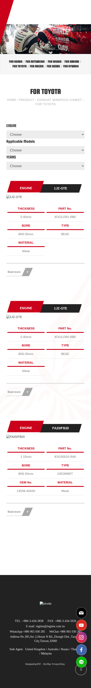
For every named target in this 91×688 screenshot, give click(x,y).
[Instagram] (81, 637)
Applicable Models (20, 141)
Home (12, 100)
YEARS (11, 157)
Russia (64, 649)
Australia (53, 649)
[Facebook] (81, 649)
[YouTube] (81, 625)
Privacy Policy (58, 664)
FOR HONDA (15, 61)
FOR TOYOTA (19, 66)
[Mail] (81, 612)
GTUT (39, 664)
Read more (14, 272)
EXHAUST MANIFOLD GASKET (59, 100)
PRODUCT (26, 100)
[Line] (81, 662)
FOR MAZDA (37, 66)
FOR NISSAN (54, 61)
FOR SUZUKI (53, 66)
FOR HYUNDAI (71, 66)
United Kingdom (35, 649)
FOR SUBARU (72, 61)
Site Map (47, 664)
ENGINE (11, 125)
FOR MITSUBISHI (35, 61)
